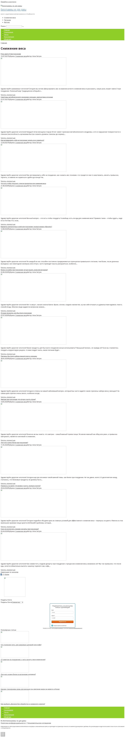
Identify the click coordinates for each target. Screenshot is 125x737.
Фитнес (7, 22)
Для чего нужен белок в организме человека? (18, 674)
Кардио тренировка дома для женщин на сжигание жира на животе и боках (30, 689)
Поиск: (3, 26)
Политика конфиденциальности (13, 723)
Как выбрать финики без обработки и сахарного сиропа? (23, 704)
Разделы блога (6, 602)
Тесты (6, 34)
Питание (7, 20)
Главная (7, 30)
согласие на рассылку (58, 628)
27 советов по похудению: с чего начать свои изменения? (23, 660)
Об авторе (7, 39)
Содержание (8, 32)
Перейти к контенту (8, 2)
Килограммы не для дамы (13, 9)
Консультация (9, 37)
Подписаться (62, 621)
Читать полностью (8, 95)
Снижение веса (21, 56)
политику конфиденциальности (75, 628)
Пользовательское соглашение (39, 723)
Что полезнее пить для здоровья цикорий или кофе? (21, 645)
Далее (7, 574)
